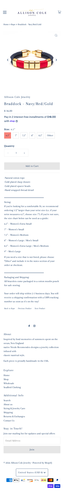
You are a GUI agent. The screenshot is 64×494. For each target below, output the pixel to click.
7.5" (24, 135)
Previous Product (25, 308)
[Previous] (8, 60)
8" (32, 135)
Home (6, 24)
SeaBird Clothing (12, 387)
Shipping (8, 412)
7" (16, 135)
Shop (6, 379)
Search (7, 400)
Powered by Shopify (42, 462)
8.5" (40, 135)
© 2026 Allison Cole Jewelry (17, 462)
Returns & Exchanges (14, 416)
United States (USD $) (31, 472)
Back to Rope (9, 308)
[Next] (56, 60)
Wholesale (9, 383)
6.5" (7, 135)
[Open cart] (59, 12)
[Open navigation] (5, 12)
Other (50, 135)
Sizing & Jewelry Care (14, 408)
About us (8, 404)
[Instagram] (34, 326)
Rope (13, 24)
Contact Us (9, 420)
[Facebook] (29, 326)
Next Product (40, 308)
